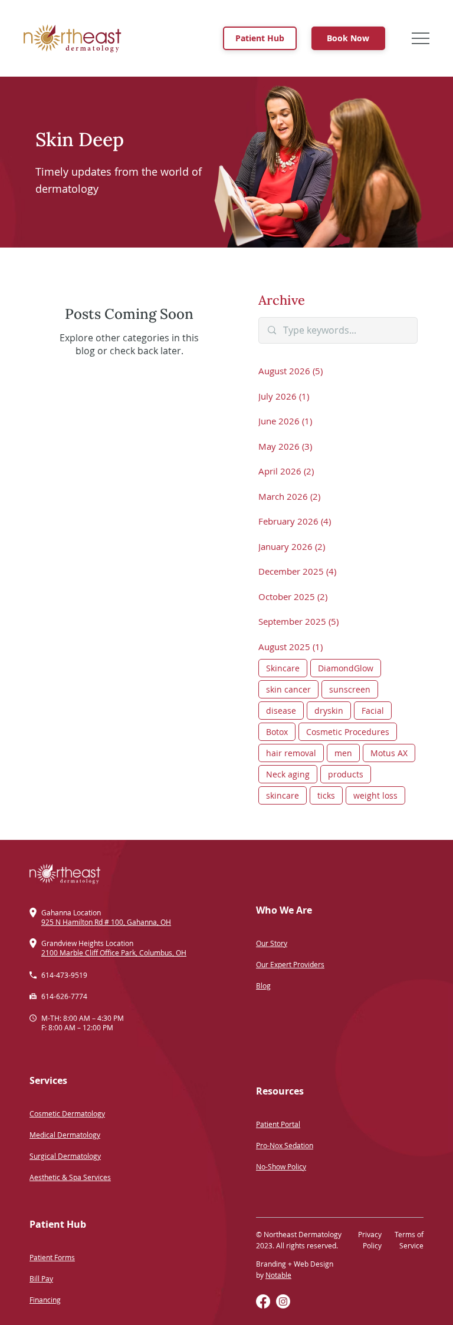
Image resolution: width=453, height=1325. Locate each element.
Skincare (283, 668)
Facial (373, 710)
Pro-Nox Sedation (284, 1145)
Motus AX (389, 753)
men (343, 753)
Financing (45, 1299)
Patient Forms (52, 1257)
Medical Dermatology (64, 1134)
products (345, 774)
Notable (278, 1275)
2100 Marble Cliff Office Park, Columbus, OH (113, 952)
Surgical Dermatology (65, 1156)
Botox (277, 731)
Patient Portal (278, 1124)
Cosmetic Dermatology (67, 1113)
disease (281, 710)
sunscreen (349, 689)
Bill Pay (41, 1278)
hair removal (291, 753)
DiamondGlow (345, 668)
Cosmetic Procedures (347, 731)
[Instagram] (283, 1301)
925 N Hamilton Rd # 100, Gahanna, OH (106, 922)
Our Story (271, 943)
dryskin (328, 710)
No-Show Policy (281, 1166)
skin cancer (288, 689)
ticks (326, 795)
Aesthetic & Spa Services (70, 1177)
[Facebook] (263, 1301)
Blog (263, 985)
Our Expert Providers (290, 964)
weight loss (375, 795)
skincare (282, 795)
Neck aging (288, 774)
